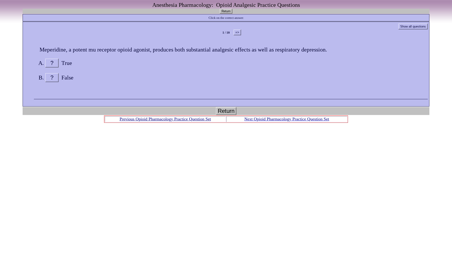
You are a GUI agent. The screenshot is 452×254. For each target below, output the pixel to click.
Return (226, 11)
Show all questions (413, 26)
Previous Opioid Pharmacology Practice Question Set (165, 119)
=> (237, 32)
